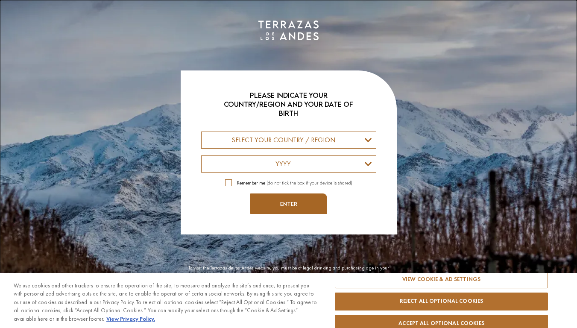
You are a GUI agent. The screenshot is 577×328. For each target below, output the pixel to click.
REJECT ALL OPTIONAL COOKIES (441, 301)
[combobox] (288, 140)
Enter (288, 203)
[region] (288, 300)
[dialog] (288, 164)
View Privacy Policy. (130, 319)
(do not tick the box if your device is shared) (294, 183)
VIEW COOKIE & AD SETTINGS (441, 279)
